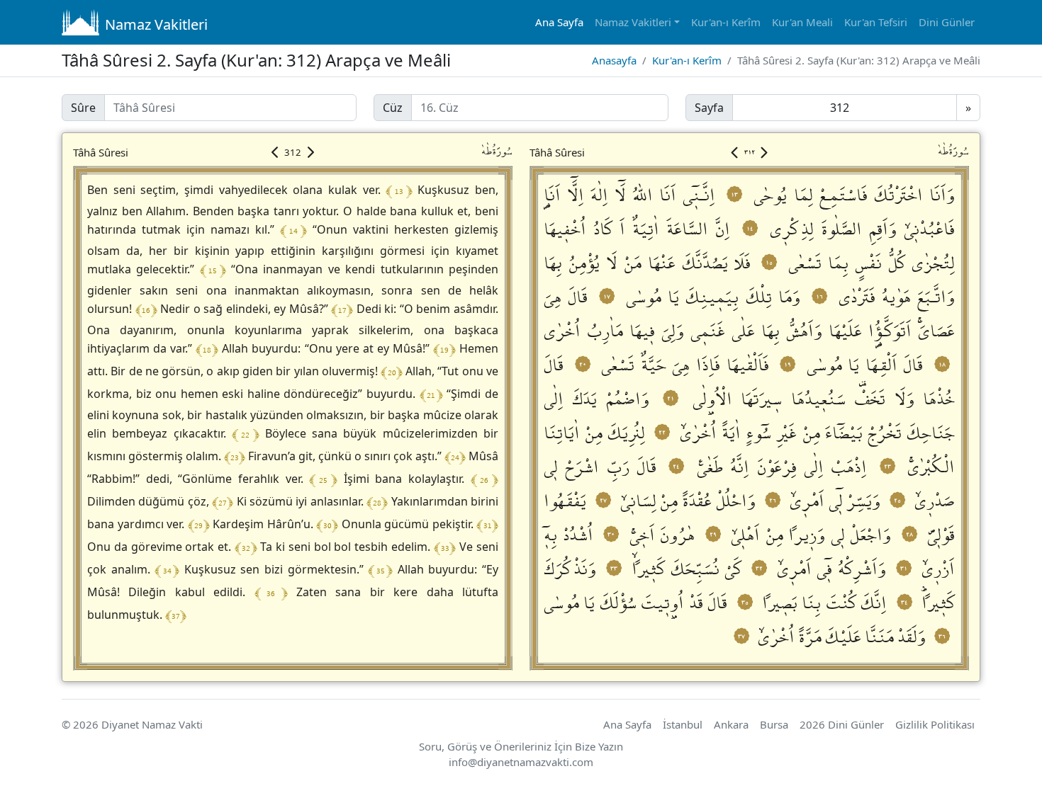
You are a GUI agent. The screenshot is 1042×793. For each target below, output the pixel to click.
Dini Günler (947, 22)
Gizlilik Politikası (935, 724)
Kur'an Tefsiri (875, 22)
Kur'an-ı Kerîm (726, 22)
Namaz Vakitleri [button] (633, 22)
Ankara (731, 724)
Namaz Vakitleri (156, 24)
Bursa (774, 724)
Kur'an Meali (802, 22)
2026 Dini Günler (842, 724)
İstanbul (682, 724)
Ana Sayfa (559, 22)
